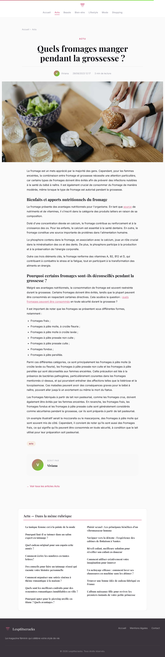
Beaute (67, 12)
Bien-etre (80, 12)
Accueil (47, 12)
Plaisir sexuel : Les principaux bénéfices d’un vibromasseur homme (112, 528)
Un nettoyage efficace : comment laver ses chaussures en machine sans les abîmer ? (110, 571)
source (127, 206)
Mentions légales (139, 628)
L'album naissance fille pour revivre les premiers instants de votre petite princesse (111, 593)
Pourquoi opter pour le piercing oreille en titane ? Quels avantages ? (48, 600)
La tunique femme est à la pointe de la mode (50, 527)
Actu (57, 12)
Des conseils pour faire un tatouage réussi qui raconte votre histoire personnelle (51, 568)
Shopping (117, 12)
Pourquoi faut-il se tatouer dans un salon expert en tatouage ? (48, 536)
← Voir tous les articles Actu (43, 486)
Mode (105, 12)
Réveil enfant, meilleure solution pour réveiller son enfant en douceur (108, 550)
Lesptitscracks (24, 629)
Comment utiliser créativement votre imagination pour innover (108, 561)
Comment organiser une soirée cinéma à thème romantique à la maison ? (48, 579)
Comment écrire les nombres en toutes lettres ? (47, 557)
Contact (155, 628)
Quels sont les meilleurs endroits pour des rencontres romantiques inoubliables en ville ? (51, 589)
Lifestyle (93, 12)
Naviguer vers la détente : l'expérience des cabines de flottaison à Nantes (111, 539)
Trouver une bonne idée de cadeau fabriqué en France (113, 582)
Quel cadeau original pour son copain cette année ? (49, 546)
